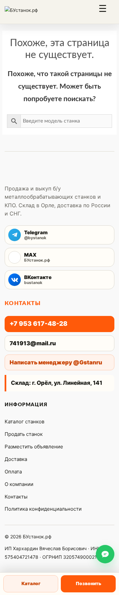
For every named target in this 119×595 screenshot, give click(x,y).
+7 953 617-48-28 (38, 323)
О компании (19, 484)
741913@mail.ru (33, 343)
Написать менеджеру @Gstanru (56, 362)
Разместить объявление (34, 446)
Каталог (30, 583)
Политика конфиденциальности (43, 509)
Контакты (16, 497)
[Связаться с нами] (105, 554)
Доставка (16, 459)
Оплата (13, 471)
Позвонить (88, 583)
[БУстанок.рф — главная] (28, 12)
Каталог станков (24, 421)
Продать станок (24, 434)
